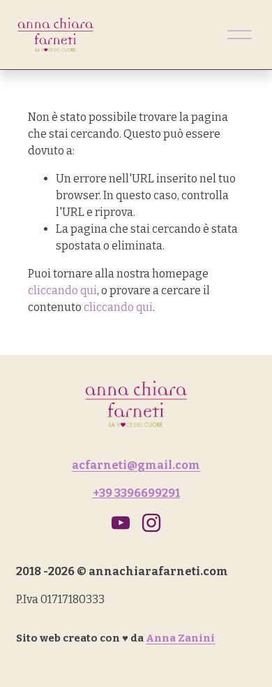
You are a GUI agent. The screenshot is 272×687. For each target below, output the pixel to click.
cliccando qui (62, 290)
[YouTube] (120, 523)
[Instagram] (151, 523)
